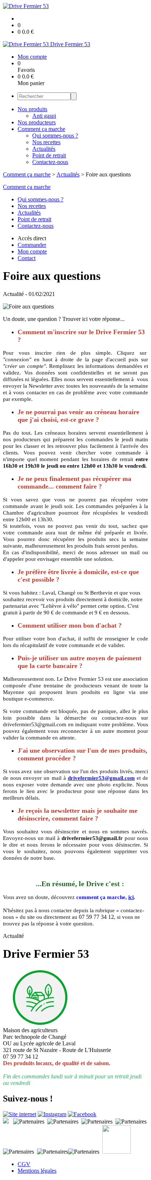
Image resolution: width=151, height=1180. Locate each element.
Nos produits (32, 109)
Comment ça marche (41, 129)
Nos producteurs (37, 122)
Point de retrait (49, 155)
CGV (24, 1164)
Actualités (43, 149)
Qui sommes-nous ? (55, 135)
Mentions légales (37, 1171)
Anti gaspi (44, 116)
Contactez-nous (50, 162)
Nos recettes (46, 142)
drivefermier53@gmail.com (101, 778)
